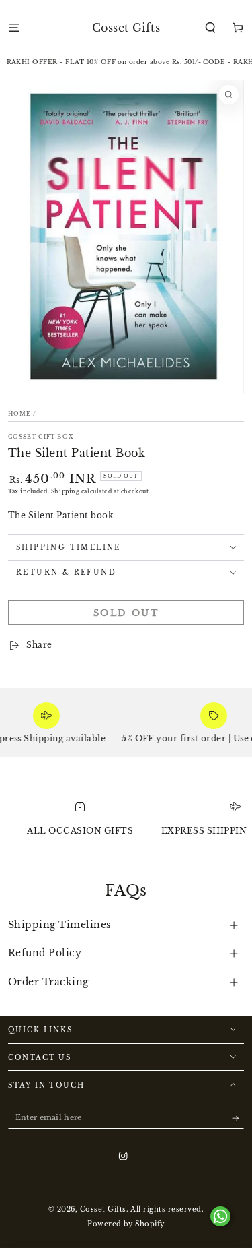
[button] (210, 27)
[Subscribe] (238, 1117)
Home (19, 413)
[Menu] (14, 27)
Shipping (65, 491)
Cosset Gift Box (41, 436)
